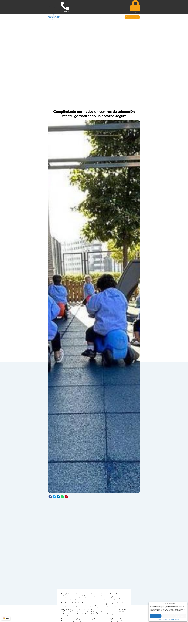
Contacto (120, 17)
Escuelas (102, 17)
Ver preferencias (180, 616)
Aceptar (156, 616)
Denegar (168, 616)
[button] (185, 603)
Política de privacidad (169, 619)
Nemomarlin (91, 17)
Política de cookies (160, 619)
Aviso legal (177, 619)
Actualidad (112, 17)
